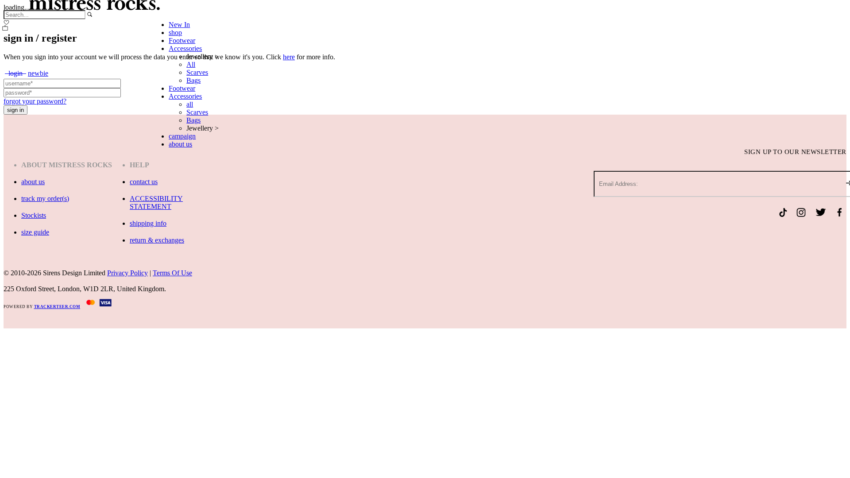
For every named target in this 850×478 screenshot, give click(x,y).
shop (175, 32)
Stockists (33, 215)
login (15, 73)
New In (179, 24)
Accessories (185, 48)
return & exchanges (157, 240)
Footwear (182, 40)
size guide (35, 232)
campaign (182, 136)
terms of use (172, 273)
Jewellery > (202, 56)
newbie (38, 73)
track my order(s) (45, 198)
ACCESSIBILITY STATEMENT (156, 202)
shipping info (148, 223)
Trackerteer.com (57, 307)
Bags (193, 80)
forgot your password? (35, 101)
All (190, 64)
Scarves (197, 72)
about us (180, 144)
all (189, 104)
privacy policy (127, 273)
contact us (144, 181)
